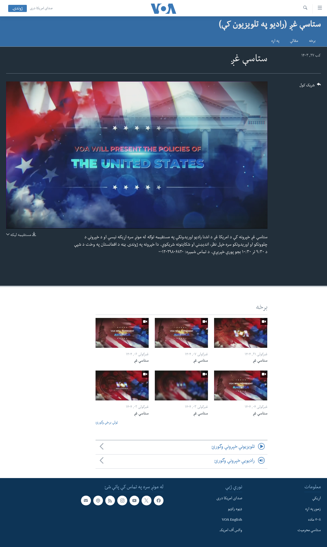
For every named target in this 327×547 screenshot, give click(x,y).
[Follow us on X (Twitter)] (146, 500)
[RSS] (110, 500)
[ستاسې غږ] (240, 333)
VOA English (232, 520)
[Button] (310, 86)
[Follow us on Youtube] (134, 500)
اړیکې (316, 498)
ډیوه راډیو (235, 509)
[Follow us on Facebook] (159, 500)
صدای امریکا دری (41, 9)
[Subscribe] (86, 500)
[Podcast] (98, 500)
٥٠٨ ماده (314, 520)
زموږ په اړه (313, 509)
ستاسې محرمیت (309, 530)
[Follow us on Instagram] (122, 500)
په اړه (275, 41)
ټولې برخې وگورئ (107, 423)
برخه (312, 41)
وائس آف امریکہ (230, 530)
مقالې (294, 41)
